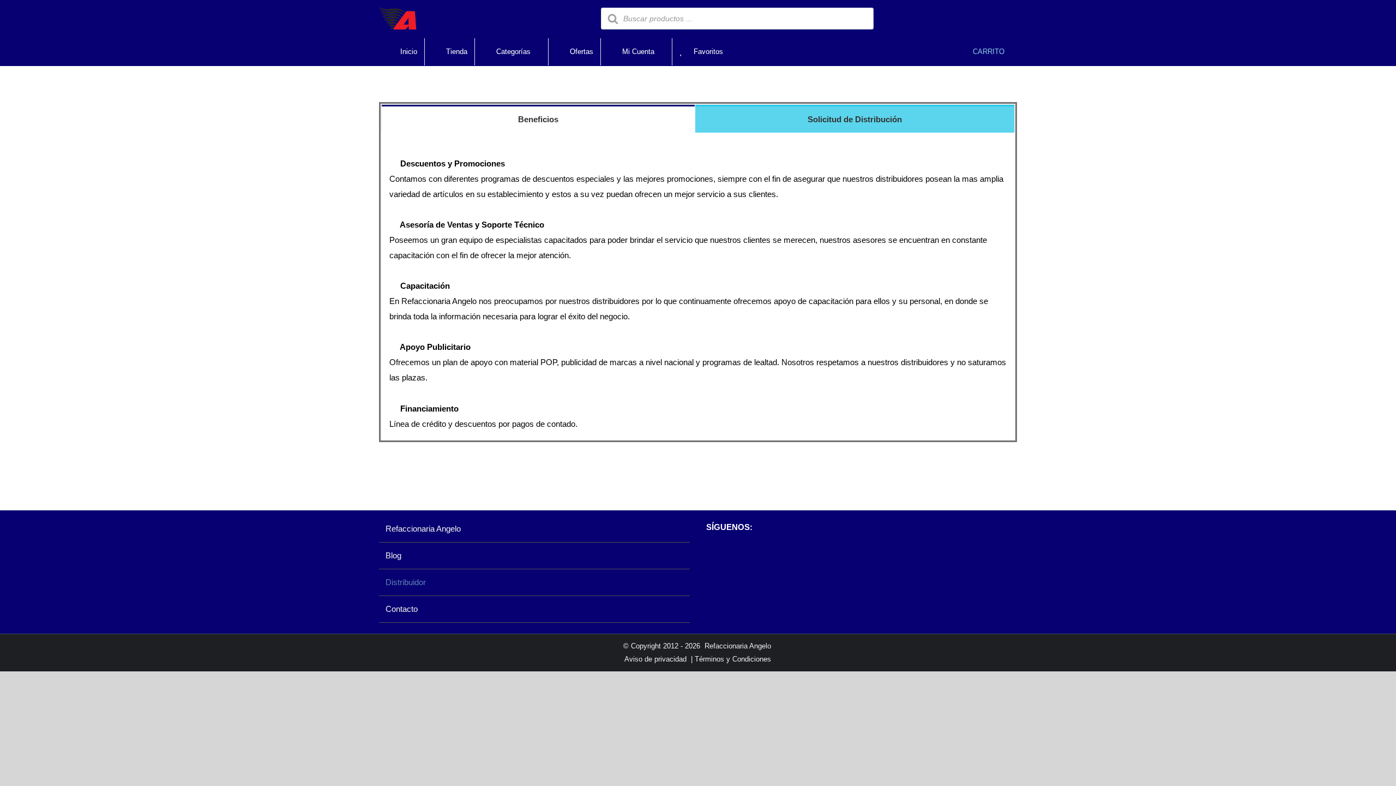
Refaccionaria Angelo (423, 528)
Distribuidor (406, 582)
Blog (393, 555)
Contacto (402, 609)
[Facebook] (711, 555)
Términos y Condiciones (733, 659)
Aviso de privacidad (655, 659)
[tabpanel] (698, 286)
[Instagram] (730, 555)
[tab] (538, 119)
